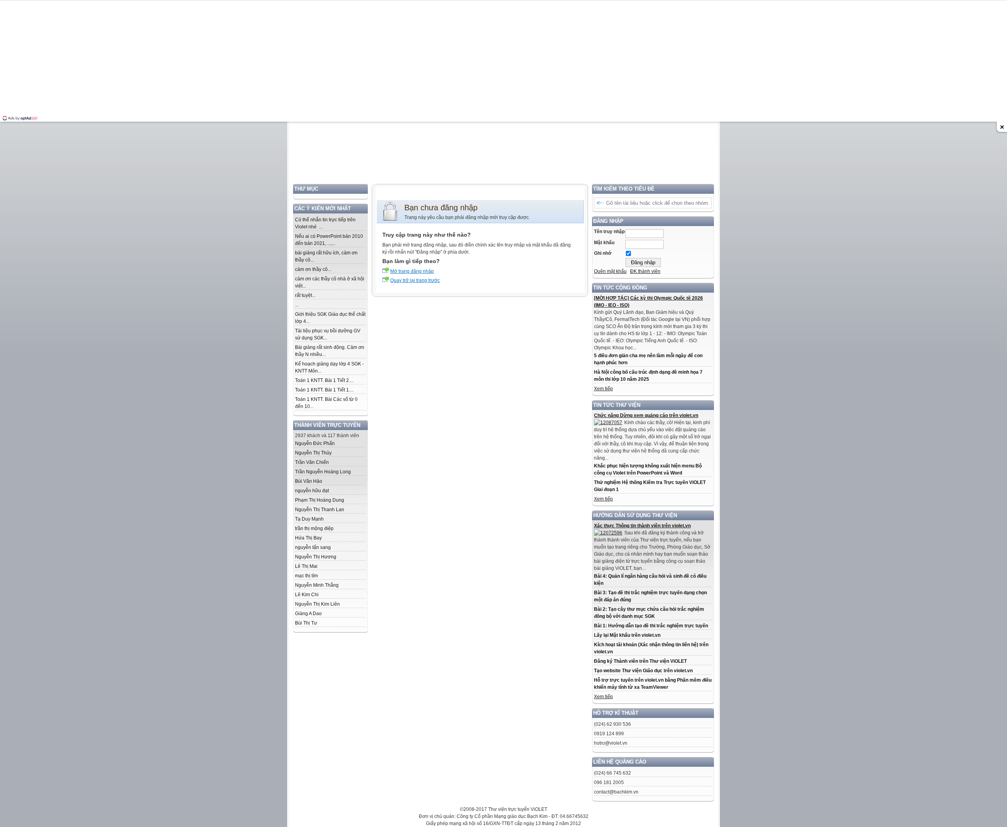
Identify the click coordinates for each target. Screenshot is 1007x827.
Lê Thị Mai (306, 566)
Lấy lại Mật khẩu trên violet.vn (627, 635)
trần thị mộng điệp (314, 528)
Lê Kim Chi (307, 594)
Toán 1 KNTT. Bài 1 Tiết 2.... (324, 380)
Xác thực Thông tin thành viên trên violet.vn (642, 525)
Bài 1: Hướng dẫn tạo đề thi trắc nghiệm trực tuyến (651, 626)
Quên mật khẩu (610, 271)
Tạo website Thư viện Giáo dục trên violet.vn (643, 670)
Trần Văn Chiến (312, 462)
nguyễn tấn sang (313, 547)
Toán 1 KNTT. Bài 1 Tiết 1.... (324, 390)
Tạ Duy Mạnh (309, 519)
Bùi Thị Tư (306, 623)
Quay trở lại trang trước (415, 280)
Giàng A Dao (308, 613)
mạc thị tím (306, 576)
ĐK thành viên (645, 271)
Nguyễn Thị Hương (315, 557)
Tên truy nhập (609, 231)
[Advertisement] (503, 129)
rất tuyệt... (305, 295)
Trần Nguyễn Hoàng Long (323, 472)
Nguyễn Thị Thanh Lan (319, 509)
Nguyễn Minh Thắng (317, 585)
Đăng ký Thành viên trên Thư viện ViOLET (640, 661)
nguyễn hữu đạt (312, 490)
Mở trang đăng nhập (412, 271)
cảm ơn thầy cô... (313, 269)
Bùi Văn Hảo (308, 481)
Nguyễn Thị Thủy (313, 453)
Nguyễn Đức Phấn (315, 443)
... (297, 305)
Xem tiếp (603, 388)
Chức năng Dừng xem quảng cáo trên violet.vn (646, 415)
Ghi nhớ (603, 253)
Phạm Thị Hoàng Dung (319, 500)
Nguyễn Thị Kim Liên (317, 604)
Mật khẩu (604, 242)
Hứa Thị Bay (308, 538)
